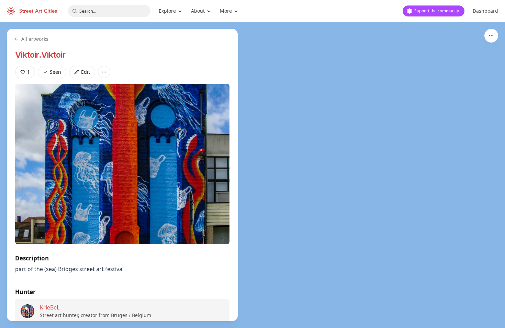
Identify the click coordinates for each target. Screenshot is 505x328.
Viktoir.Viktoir (40, 55)
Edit (85, 72)
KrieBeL (49, 307)
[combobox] (109, 11)
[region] (252, 175)
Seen (55, 72)
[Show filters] (491, 36)
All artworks (34, 39)
